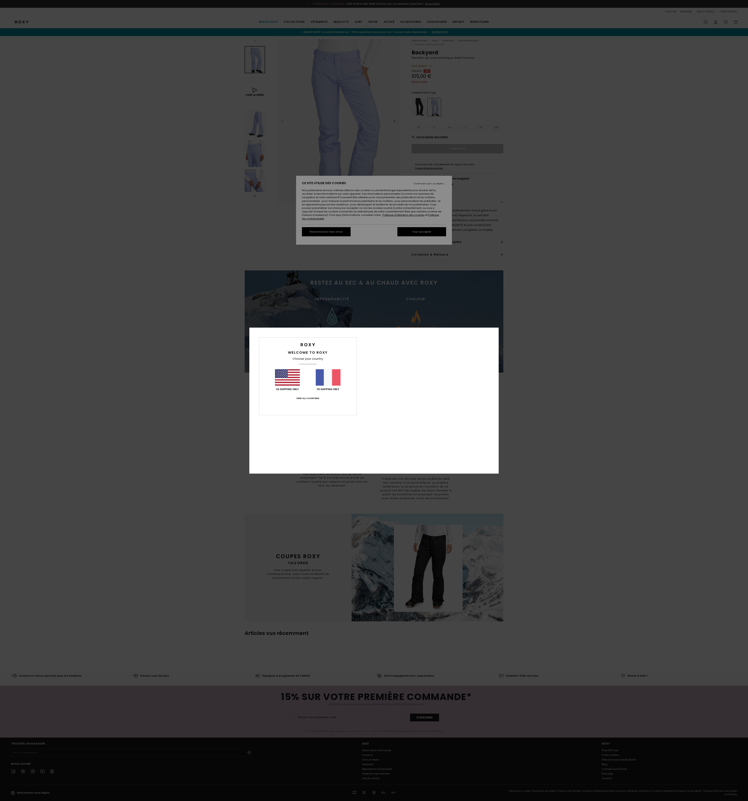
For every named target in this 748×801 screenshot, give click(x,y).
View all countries (307, 398)
